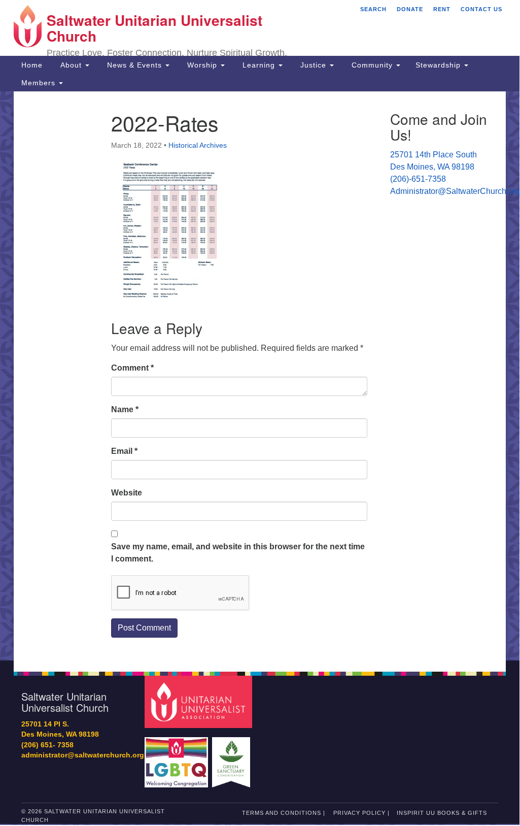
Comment (132, 368)
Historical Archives (197, 145)
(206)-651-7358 (418, 179)
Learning (259, 65)
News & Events (134, 65)
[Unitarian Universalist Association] (200, 701)
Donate (410, 9)
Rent (441, 9)
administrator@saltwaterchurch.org (82, 755)
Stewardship (439, 65)
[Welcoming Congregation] (178, 757)
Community (372, 65)
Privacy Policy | (361, 813)
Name (124, 409)
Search (373, 9)
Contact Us (481, 9)
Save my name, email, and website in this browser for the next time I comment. (238, 552)
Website (126, 492)
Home (32, 65)
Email (124, 451)
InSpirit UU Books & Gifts (442, 813)
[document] (259, 375)
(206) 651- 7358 (47, 745)
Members (39, 83)
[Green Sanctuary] (232, 757)
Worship (202, 65)
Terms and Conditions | (283, 813)
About (71, 65)
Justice (313, 65)
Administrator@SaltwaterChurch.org (455, 191)
